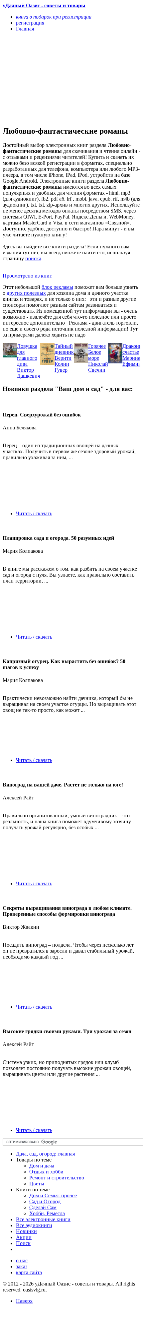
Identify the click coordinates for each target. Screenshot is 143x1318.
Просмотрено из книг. (28, 276)
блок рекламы (57, 287)
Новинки (26, 1231)
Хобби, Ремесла (47, 1213)
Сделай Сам (43, 1207)
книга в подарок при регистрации (53, 17)
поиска (33, 258)
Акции (24, 1237)
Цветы (36, 1183)
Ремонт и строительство (56, 1177)
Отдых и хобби (46, 1171)
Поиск (23, 1243)
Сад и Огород (45, 1201)
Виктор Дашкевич (28, 373)
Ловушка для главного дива (27, 355)
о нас (22, 1260)
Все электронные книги (43, 1219)
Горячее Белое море (97, 352)
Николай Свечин (98, 367)
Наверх (24, 1301)
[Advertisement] (51, 78)
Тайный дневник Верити (64, 352)
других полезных (26, 293)
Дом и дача (41, 1165)
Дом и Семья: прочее (53, 1195)
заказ (21, 1266)
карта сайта (29, 1272)
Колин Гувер (62, 367)
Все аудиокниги (34, 1225)
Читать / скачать (34, 513)
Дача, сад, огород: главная (45, 1154)
